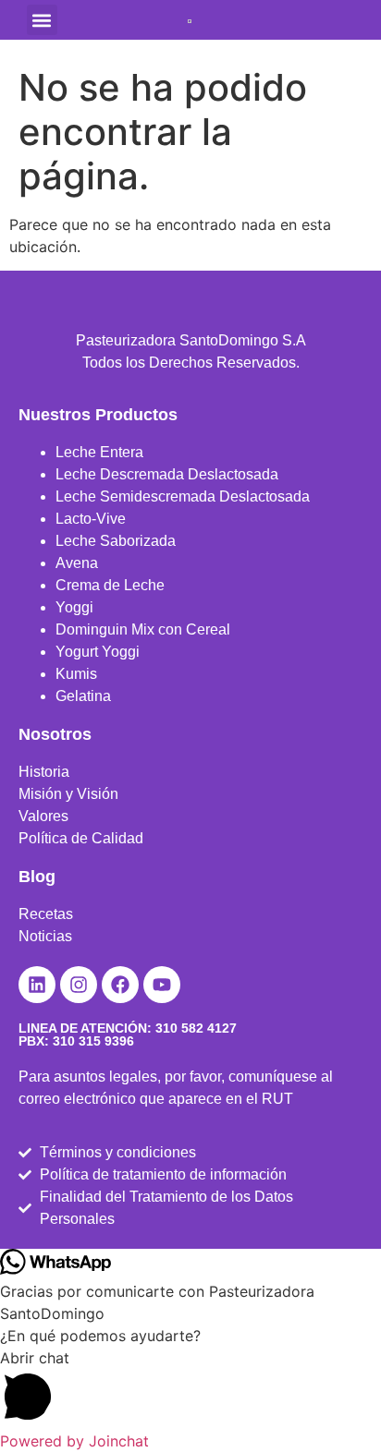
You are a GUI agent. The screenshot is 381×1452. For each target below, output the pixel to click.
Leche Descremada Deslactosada (166, 474)
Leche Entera (99, 452)
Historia (43, 772)
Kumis (76, 674)
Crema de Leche (110, 585)
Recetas (45, 914)
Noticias (45, 936)
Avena (76, 563)
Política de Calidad (80, 838)
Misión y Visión (68, 794)
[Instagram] (78, 984)
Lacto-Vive (90, 518)
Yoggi (74, 607)
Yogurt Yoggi (97, 651)
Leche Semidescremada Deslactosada (182, 496)
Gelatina (83, 696)
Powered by (74, 1441)
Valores (43, 816)
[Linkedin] (36, 984)
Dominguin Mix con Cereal (142, 629)
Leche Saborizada (115, 541)
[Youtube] (161, 984)
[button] (42, 20)
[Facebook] (120, 984)
